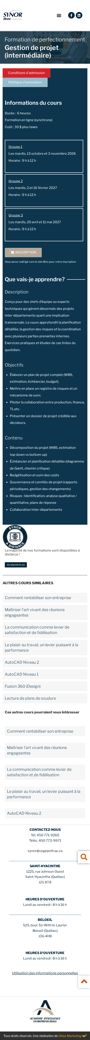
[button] (59, 15)
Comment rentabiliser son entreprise (38, 597)
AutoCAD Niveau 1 (21, 674)
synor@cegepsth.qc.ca (45, 851)
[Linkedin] (79, 15)
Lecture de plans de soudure (30, 698)
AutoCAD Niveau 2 (22, 662)
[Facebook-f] (71, 15)
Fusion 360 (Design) (23, 686)
